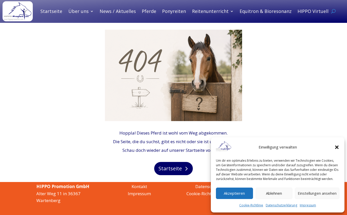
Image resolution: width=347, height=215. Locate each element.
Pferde (149, 11)
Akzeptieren (234, 193)
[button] (336, 147)
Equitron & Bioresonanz (266, 11)
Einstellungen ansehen (317, 193)
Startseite (51, 11)
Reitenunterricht (210, 11)
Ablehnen (274, 193)
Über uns (78, 11)
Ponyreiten (174, 11)
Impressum (308, 205)
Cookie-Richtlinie (251, 205)
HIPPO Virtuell (312, 11)
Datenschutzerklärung (281, 205)
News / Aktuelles (118, 11)
